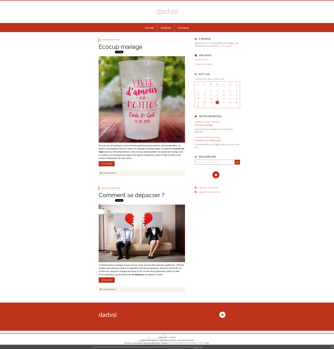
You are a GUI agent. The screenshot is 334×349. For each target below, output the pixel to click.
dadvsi (167, 11)
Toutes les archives (204, 64)
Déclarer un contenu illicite (133, 343)
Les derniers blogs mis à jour (148, 340)
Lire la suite (106, 163)
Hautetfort (172, 337)
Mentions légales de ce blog (151, 343)
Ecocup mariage (120, 46)
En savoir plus (197, 347)
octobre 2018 (201, 59)
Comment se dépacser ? (131, 195)
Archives (166, 27)
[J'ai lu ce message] (331, 347)
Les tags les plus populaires (185, 340)
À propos (183, 27)
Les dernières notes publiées (167, 340)
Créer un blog (162, 337)
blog (207, 343)
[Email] (215, 174)
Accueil (149, 27)
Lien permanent (109, 173)
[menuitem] (149, 27)
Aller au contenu (8, 2)
